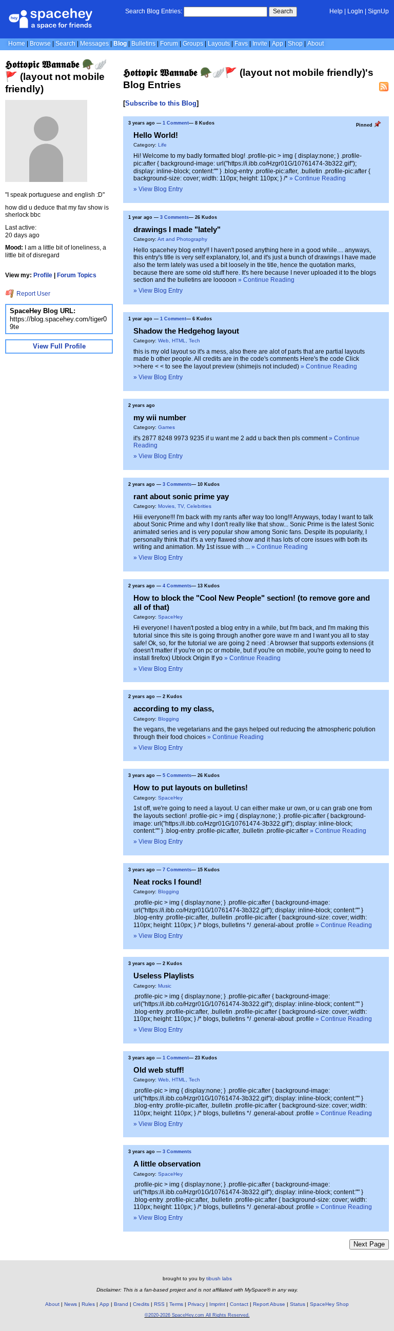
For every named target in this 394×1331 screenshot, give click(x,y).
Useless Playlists (163, 975)
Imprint (217, 1304)
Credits (141, 1304)
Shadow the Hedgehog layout (186, 330)
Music (164, 986)
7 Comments (177, 869)
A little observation (167, 1163)
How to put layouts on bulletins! (190, 787)
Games (166, 427)
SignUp (378, 11)
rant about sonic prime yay (181, 496)
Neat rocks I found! (167, 881)
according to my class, (173, 708)
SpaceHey (170, 617)
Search (283, 11)
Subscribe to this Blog (160, 103)
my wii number (159, 417)
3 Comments (174, 217)
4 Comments (177, 585)
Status (297, 1304)
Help (336, 11)
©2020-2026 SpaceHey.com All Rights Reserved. (197, 1315)
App (277, 43)
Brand (121, 1304)
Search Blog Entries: (153, 11)
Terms (176, 1304)
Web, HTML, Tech (179, 340)
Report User (32, 293)
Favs (241, 43)
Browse (40, 43)
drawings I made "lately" (177, 229)
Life (162, 145)
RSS (159, 1304)
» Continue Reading (317, 178)
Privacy (196, 1304)
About (315, 43)
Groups (193, 43)
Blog (120, 43)
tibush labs (219, 1278)
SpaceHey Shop (329, 1304)
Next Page (369, 1244)
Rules (88, 1304)
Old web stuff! (158, 1070)
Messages (94, 43)
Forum (169, 43)
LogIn (355, 11)
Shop (295, 43)
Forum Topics (76, 275)
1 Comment (176, 123)
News (70, 1304)
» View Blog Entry (158, 189)
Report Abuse (269, 1304)
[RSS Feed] (384, 86)
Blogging (168, 719)
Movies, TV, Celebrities (184, 506)
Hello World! (155, 135)
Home (16, 43)
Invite (259, 43)
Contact (239, 1304)
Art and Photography (182, 239)
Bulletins (143, 43)
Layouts (219, 43)
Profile (42, 275)
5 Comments (177, 775)
